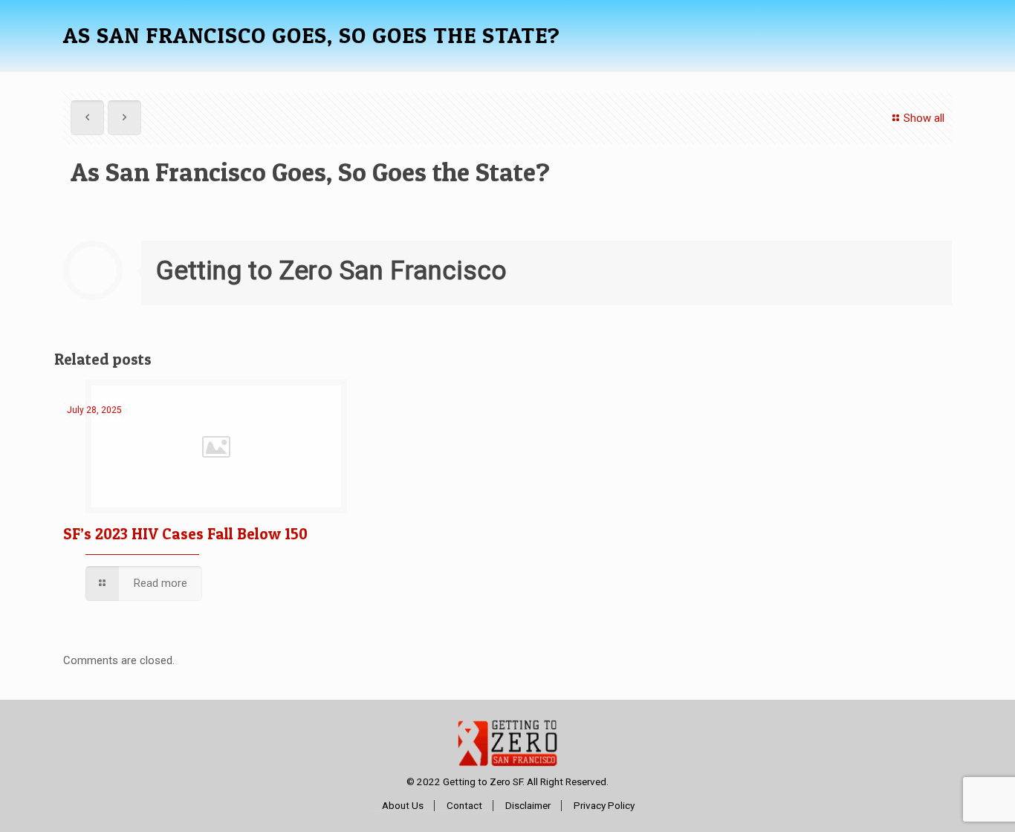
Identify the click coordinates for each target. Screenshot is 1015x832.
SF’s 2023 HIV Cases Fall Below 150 (185, 533)
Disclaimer (528, 805)
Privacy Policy (604, 805)
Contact (464, 805)
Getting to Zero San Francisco (331, 271)
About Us (403, 805)
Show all (924, 118)
